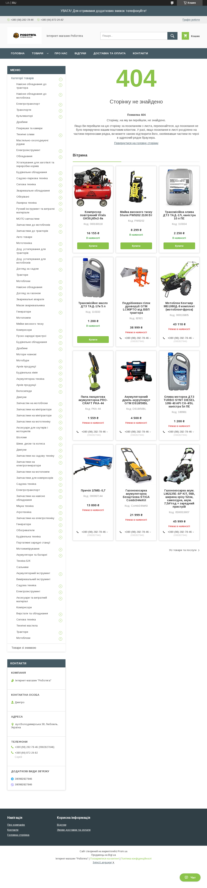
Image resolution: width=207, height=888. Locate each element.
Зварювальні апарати (30, 299)
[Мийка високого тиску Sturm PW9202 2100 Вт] (136, 186)
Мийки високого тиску (30, 323)
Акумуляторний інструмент (33, 573)
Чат (193, 877)
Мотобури (22, 360)
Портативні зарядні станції (33, 542)
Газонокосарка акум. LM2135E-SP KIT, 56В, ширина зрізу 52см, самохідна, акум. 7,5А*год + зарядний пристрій (179, 498)
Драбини (21, 121)
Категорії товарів (22, 78)
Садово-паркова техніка (32, 178)
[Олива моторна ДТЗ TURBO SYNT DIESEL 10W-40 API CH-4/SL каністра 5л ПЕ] (179, 371)
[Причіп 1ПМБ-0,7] (93, 465)
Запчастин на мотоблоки (32, 403)
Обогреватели (25, 530)
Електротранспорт (28, 103)
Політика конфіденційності (136, 858)
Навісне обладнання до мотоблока (31, 95)
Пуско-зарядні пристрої (31, 335)
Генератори (23, 311)
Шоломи (21, 437)
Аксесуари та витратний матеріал (31, 599)
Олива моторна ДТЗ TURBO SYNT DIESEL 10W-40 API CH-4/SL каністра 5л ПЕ (179, 401)
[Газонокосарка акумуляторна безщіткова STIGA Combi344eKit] (136, 465)
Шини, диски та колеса (30, 443)
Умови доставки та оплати (74, 829)
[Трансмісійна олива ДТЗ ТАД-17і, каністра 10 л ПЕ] (179, 186)
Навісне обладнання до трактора (31, 86)
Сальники (22, 567)
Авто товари (24, 236)
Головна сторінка (18, 834)
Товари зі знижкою (23, 647)
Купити (93, 246)
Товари (37, 53)
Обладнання (24, 156)
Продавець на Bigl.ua (103, 855)
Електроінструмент (28, 150)
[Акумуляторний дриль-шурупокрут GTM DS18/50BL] (136, 371)
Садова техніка (26, 483)
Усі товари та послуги (182, 550)
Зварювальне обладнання (33, 190)
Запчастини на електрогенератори (28, 463)
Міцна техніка (25, 505)
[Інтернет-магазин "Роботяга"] (24, 43)
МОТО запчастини (27, 218)
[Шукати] (172, 36)
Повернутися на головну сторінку (136, 143)
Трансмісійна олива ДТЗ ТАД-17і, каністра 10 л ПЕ (179, 215)
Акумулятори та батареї (31, 554)
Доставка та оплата (109, 53)
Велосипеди (24, 390)
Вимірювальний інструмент (33, 579)
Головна (17, 53)
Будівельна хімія (27, 372)
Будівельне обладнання (31, 172)
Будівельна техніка (28, 536)
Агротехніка (23, 512)
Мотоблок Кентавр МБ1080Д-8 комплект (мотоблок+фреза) (179, 306)
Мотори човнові (26, 354)
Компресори (24, 329)
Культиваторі (24, 115)
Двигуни (21, 397)
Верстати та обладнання (32, 613)
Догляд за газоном (28, 293)
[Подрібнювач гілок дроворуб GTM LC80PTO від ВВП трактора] (136, 277)
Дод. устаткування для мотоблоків (31, 260)
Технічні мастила (27, 625)
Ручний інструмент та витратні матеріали (35, 210)
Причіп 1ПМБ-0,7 (93, 490)
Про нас (61, 53)
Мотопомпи (23, 317)
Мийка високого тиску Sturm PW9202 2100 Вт (136, 213)
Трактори (22, 274)
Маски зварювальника (30, 305)
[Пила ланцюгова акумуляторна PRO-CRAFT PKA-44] (93, 371)
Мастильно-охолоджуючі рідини (32, 142)
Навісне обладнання (29, 287)
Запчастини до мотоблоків (33, 224)
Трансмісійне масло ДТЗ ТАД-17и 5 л (93, 304)
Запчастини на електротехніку (35, 518)
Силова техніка (26, 184)
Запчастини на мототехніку (33, 421)
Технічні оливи (25, 134)
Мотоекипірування (27, 548)
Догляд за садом (27, 268)
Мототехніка (24, 243)
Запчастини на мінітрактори (34, 409)
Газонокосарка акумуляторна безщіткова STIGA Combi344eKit (136, 495)
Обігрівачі (22, 196)
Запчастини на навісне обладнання (30, 498)
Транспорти (23, 109)
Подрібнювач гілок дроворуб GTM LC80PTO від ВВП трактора (136, 307)
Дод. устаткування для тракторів (31, 251)
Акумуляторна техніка (30, 378)
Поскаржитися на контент (104, 858)
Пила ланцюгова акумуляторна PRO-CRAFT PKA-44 (93, 400)
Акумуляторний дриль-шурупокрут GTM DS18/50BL (136, 400)
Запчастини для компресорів (34, 477)
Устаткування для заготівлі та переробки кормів (35, 164)
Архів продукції (26, 366)
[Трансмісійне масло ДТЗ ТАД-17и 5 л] (93, 277)
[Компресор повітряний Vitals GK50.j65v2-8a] (93, 186)
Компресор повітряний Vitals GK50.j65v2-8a (93, 215)
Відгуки (80, 53)
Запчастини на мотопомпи (33, 471)
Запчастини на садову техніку (35, 455)
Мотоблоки (23, 281)
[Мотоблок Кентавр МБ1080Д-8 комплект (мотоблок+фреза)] (179, 277)
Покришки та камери (29, 128)
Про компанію (16, 824)
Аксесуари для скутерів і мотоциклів (32, 429)
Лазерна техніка (26, 202)
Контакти (140, 53)
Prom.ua (122, 851)
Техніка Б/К (23, 560)
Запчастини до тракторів (32, 230)
